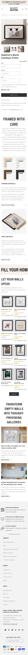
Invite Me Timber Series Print (6, 383)
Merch (5, 580)
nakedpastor (10, 652)
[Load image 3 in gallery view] (21, 49)
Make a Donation (8, 553)
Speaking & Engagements (10, 549)
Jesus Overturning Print (19, 310)
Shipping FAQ (7, 590)
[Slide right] (26, 49)
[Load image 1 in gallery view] (7, 49)
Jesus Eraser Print (6, 309)
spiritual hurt (15, 109)
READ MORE (5, 460)
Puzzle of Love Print (7, 333)
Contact (5, 604)
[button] (2, 9)
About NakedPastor (9, 542)
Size (2, 63)
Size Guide (6, 597)
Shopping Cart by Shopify (19, 652)
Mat (2, 77)
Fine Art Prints (7, 577)
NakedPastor (4, 15)
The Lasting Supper (8, 560)
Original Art (6, 570)
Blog (4, 545)
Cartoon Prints (7, 573)
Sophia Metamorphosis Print (20, 359)
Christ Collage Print (7, 358)
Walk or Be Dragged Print (20, 334)
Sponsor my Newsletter (10, 556)
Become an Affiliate (9, 601)
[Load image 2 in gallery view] (14, 49)
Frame (3, 70)
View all (14, 394)
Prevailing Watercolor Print (19, 383)
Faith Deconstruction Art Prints (16, 15)
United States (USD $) (13, 641)
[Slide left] (1, 49)
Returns (5, 594)
